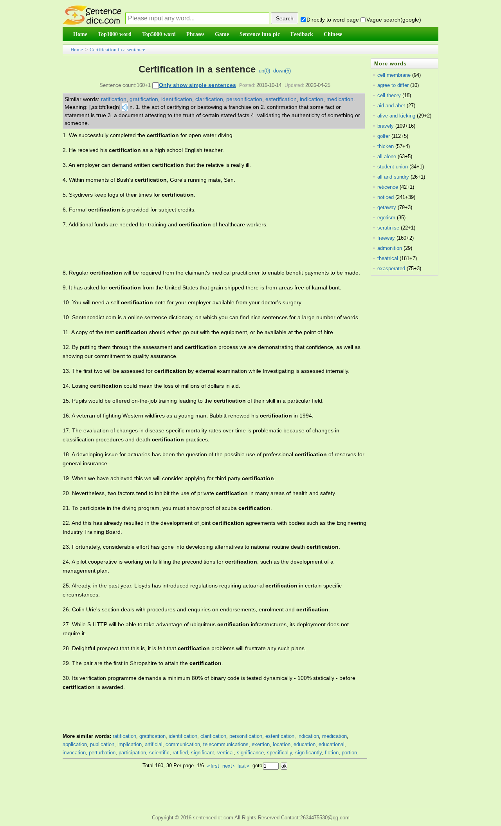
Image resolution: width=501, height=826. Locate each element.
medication (339, 99)
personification (244, 99)
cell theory (389, 95)
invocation (74, 753)
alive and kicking (396, 116)
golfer (383, 136)
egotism (386, 218)
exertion (261, 744)
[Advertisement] (205, 248)
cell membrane (394, 75)
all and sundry (393, 177)
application (75, 744)
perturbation (102, 753)
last (243, 766)
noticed (385, 197)
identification (176, 99)
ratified (180, 753)
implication (129, 744)
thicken (385, 146)
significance (250, 753)
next (228, 766)
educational (331, 744)
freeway (386, 238)
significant (202, 753)
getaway (386, 207)
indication (311, 99)
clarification (209, 99)
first (213, 766)
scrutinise (388, 228)
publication (102, 744)
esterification (281, 99)
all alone (386, 156)
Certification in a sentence (117, 49)
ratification (113, 99)
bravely (385, 126)
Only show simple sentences (197, 85)
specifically (279, 753)
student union (392, 167)
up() (264, 71)
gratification (144, 99)
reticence (387, 187)
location (281, 744)
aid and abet (391, 105)
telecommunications (226, 744)
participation (132, 753)
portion (349, 753)
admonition (389, 248)
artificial (153, 744)
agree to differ (393, 85)
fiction (332, 753)
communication (183, 744)
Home (76, 49)
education (304, 744)
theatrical (387, 258)
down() (282, 71)
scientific (159, 753)
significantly (308, 753)
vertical (225, 753)
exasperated (391, 268)
